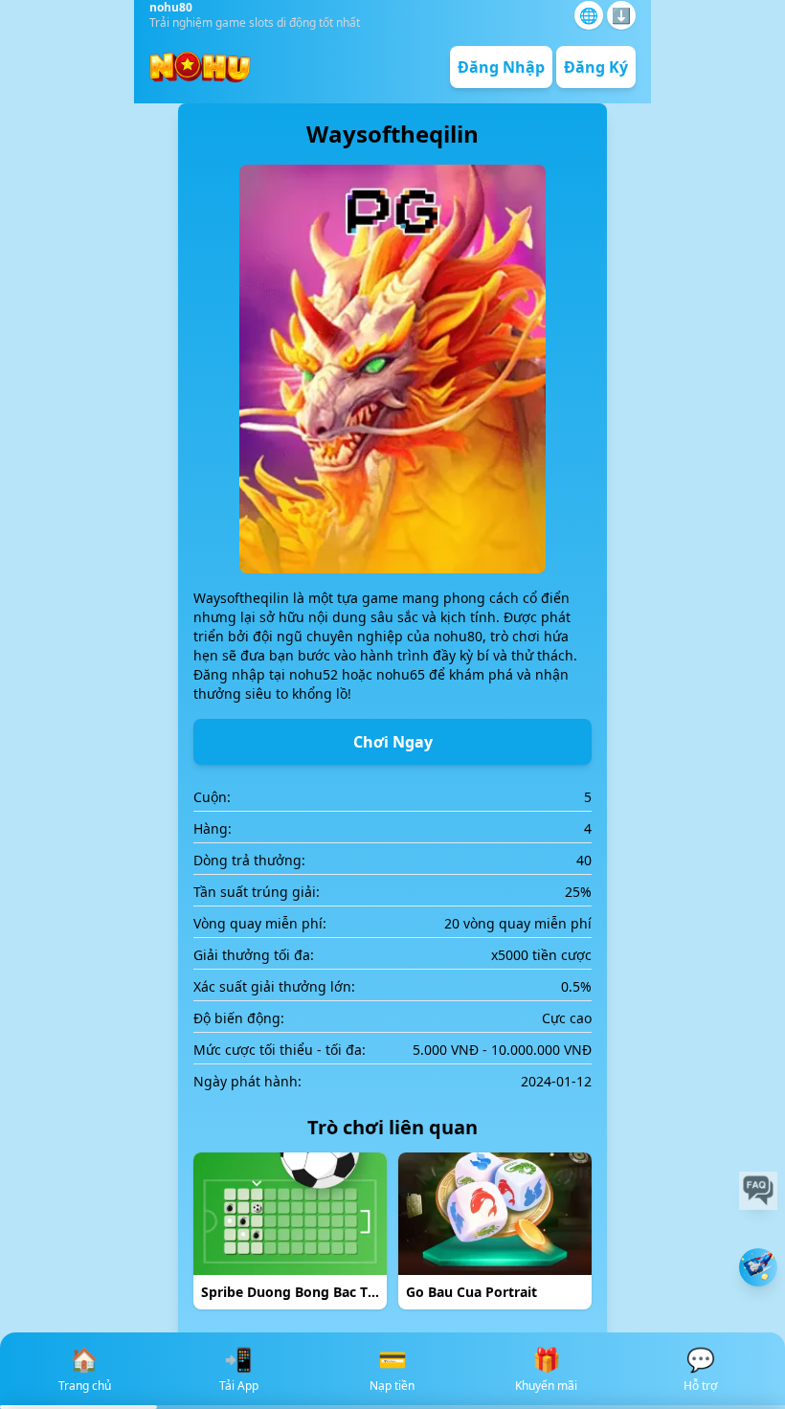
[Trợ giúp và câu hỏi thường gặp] (758, 1191)
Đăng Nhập (501, 67)
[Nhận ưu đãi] (758, 1267)
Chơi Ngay (393, 741)
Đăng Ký (596, 67)
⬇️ (621, 15)
